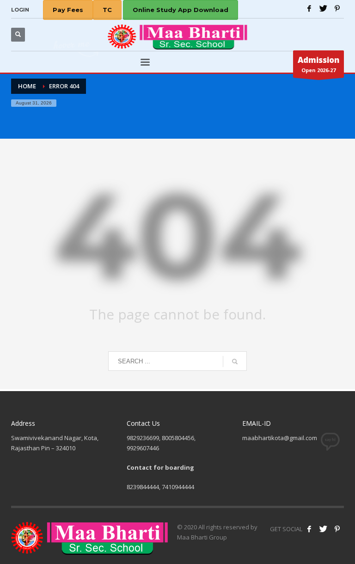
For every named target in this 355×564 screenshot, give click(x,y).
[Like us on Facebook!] (309, 529)
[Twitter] (323, 8)
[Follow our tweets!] (323, 529)
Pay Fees (68, 9)
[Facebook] (309, 8)
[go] (235, 361)
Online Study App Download (180, 9)
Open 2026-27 (318, 64)
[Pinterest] (337, 8)
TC (107, 9)
